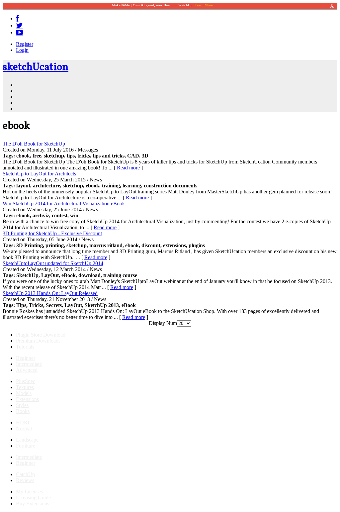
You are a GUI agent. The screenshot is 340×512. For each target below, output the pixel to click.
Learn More (204, 5)
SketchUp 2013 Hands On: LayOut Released (50, 293)
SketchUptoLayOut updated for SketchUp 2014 (53, 263)
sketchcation (35, 67)
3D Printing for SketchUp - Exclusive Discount (52, 233)
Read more (128, 167)
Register (24, 44)
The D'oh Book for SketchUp (34, 144)
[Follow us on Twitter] (19, 25)
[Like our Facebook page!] (17, 18)
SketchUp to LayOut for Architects (39, 173)
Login (22, 50)
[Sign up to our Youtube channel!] (19, 32)
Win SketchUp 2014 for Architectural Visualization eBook (64, 203)
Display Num (163, 323)
